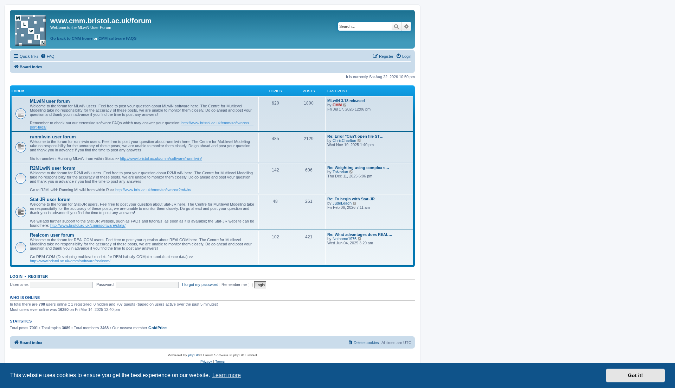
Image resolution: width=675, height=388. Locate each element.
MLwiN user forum (50, 101)
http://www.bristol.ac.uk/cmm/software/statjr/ (88, 225)
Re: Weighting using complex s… (358, 167)
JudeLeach (342, 203)
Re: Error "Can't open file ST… (355, 136)
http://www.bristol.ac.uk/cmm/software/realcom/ (70, 261)
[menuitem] (47, 56)
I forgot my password (200, 284)
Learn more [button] (226, 375)
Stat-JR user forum (50, 199)
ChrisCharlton (344, 140)
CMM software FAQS (117, 38)
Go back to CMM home (71, 38)
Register (38, 276)
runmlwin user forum (53, 136)
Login (16, 276)
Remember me (234, 284)
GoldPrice (157, 328)
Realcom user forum (52, 235)
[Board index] (31, 29)
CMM (337, 105)
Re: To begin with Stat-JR (351, 199)
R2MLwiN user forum (53, 168)
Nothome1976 (344, 239)
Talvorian (340, 172)
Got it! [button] (635, 375)
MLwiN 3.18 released (346, 101)
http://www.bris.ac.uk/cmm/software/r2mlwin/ (153, 190)
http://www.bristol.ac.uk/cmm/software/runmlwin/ (161, 158)
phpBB (193, 355)
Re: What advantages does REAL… (359, 234)
